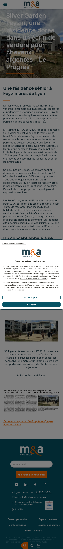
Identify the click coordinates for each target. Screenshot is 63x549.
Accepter (31, 304)
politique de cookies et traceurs (33, 278)
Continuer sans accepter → (14, 244)
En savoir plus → (31, 297)
